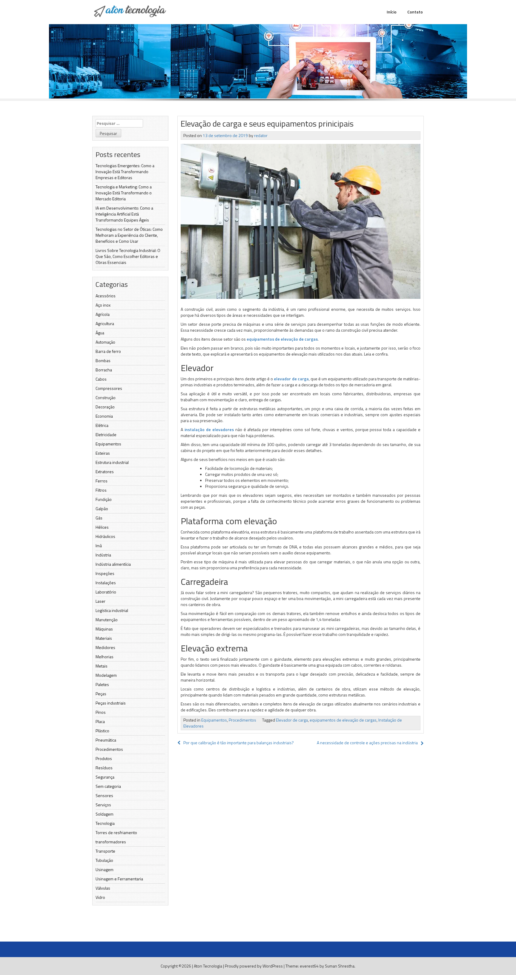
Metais (102, 666)
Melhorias (104, 656)
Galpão (102, 508)
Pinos (101, 712)
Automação (105, 342)
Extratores (105, 471)
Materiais (104, 638)
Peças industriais (111, 703)
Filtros (101, 490)
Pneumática (106, 740)
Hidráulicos (105, 536)
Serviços (103, 805)
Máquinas (104, 629)
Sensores (104, 795)
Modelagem (106, 675)
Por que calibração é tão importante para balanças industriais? (238, 742)
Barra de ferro (108, 351)
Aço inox (103, 305)
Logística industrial (112, 610)
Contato (415, 12)
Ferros (102, 481)
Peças (101, 694)
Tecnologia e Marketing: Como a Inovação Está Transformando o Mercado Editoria (124, 193)
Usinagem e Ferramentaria (119, 879)
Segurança (105, 777)
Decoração (105, 407)
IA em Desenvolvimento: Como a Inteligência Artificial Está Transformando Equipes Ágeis (124, 214)
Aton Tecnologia (208, 966)
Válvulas (103, 888)
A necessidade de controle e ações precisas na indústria (367, 742)
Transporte (105, 851)
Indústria (103, 555)
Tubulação (104, 860)
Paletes (102, 684)
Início (392, 12)
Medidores (105, 647)
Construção (106, 397)
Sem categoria (108, 786)
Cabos (101, 379)
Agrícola (103, 314)
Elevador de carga (292, 720)
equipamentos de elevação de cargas (282, 339)
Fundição (104, 499)
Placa (100, 721)
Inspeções (105, 573)
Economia (104, 416)
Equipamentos (108, 444)
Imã (99, 545)
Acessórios (106, 296)
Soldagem (104, 814)
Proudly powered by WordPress (254, 966)
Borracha (104, 370)
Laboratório (106, 592)
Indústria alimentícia (113, 564)
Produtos (104, 758)
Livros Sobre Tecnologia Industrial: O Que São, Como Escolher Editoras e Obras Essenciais (128, 256)
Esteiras (103, 453)
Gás (99, 518)
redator (261, 135)
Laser (100, 601)
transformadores (111, 842)
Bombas (103, 360)
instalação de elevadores (209, 429)
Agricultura (105, 323)
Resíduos (104, 768)
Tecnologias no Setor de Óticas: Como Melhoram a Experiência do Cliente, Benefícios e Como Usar (129, 235)
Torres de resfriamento (116, 832)
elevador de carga (291, 379)
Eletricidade (106, 434)
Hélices (102, 527)
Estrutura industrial (112, 462)
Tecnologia (105, 823)
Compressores (109, 388)
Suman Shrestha (339, 966)
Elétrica (102, 425)
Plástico (102, 731)
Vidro (100, 897)
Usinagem (104, 869)
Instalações (106, 582)
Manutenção (107, 619)
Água (100, 333)
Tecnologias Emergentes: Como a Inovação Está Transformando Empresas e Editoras (125, 171)
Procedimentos (109, 749)
